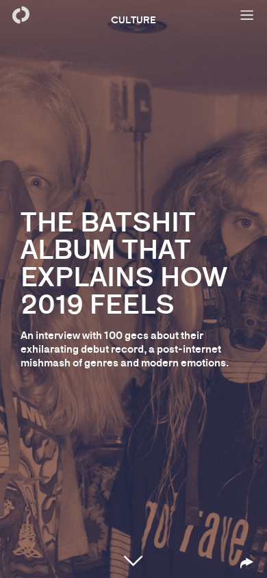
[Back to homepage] (20, 15)
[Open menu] (246, 15)
